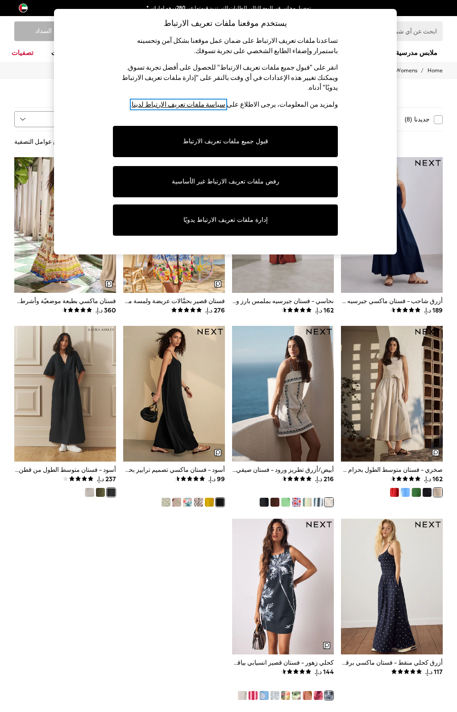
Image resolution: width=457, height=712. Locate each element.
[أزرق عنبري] (405, 492)
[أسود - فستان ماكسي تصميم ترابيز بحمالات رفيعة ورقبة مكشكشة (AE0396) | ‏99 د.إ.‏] (174, 394)
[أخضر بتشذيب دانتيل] (285, 502)
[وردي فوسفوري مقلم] (307, 502)
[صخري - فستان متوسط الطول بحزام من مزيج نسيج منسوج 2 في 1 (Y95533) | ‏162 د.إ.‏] (392, 394)
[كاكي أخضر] (100, 492)
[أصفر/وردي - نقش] (209, 502)
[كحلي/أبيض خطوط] (318, 502)
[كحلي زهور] (328, 695)
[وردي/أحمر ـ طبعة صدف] (318, 695)
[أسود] (427, 492)
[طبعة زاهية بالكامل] (187, 502)
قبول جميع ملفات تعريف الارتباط (225, 141)
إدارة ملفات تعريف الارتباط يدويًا (225, 220)
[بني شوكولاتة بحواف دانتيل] (274, 502)
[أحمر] (394, 492)
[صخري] (437, 492)
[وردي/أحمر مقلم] (253, 695)
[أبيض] (89, 492)
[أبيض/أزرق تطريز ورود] (328, 502)
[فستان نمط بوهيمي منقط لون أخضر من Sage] (166, 502)
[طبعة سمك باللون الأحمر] (296, 502)
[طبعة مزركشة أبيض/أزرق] (274, 695)
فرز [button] (70, 119)
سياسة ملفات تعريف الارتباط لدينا (178, 104)
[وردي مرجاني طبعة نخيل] (307, 695)
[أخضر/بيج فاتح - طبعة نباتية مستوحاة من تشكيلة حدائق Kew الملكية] (296, 695)
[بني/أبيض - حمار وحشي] (198, 502)
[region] (225, 131)
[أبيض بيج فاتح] (242, 695)
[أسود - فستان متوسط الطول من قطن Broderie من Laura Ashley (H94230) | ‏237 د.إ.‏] (65, 394)
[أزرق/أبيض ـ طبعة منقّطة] (263, 695)
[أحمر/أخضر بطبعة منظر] (285, 695)
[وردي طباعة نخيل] (176, 502)
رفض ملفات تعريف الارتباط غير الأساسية (225, 181)
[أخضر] (415, 492)
